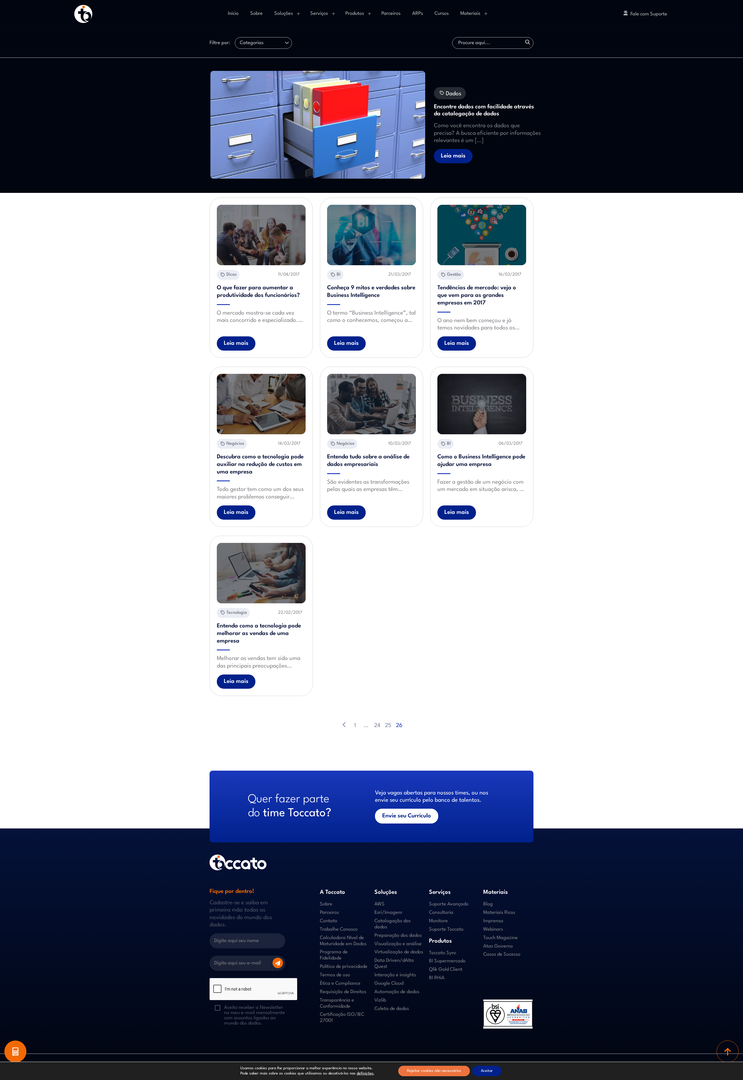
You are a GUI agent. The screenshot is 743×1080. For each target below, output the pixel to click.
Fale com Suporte (648, 14)
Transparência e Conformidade (337, 1003)
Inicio (233, 13)
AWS (379, 904)
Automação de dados (396, 991)
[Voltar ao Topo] (728, 1051)
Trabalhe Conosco (339, 929)
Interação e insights (395, 975)
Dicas (231, 274)
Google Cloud (388, 983)
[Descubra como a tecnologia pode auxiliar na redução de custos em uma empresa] (261, 404)
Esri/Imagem (388, 912)
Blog (488, 904)
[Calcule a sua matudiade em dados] (15, 1051)
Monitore (438, 920)
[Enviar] (278, 963)
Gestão (454, 274)
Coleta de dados (391, 1008)
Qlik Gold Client (445, 969)
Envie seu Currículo (406, 816)
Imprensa (493, 920)
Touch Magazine (500, 937)
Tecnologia (236, 613)
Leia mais (453, 156)
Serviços (319, 13)
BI (338, 274)
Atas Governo (498, 946)
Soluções (283, 13)
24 (377, 726)
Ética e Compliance (340, 983)
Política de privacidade (343, 966)
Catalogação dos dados (392, 924)
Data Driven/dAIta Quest (394, 963)
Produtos (354, 13)
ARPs (417, 13)
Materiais (470, 13)
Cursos (441, 13)
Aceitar (487, 1071)
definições (365, 1073)
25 (388, 726)
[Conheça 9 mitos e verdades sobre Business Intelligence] (371, 235)
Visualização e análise (398, 943)
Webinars (493, 929)
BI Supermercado (447, 961)
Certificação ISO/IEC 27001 (342, 1017)
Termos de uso (335, 975)
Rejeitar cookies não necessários (434, 1071)
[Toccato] (83, 14)
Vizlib (380, 1000)
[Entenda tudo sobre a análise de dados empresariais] (371, 404)
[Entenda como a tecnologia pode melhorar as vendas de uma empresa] (261, 573)
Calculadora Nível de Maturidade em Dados (343, 940)
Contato (328, 920)
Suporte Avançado (448, 904)
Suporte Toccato (446, 929)
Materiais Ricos (499, 912)
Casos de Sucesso (501, 954)
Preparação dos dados (398, 935)
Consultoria (441, 912)
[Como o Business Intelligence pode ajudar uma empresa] (481, 404)
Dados (452, 94)
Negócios (235, 444)
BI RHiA (437, 977)
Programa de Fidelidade (334, 955)
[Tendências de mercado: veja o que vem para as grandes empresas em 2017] (481, 235)
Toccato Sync (442, 952)
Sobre (256, 13)
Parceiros (391, 13)
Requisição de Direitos (343, 991)
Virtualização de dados (398, 952)
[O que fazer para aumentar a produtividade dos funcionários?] (261, 235)
